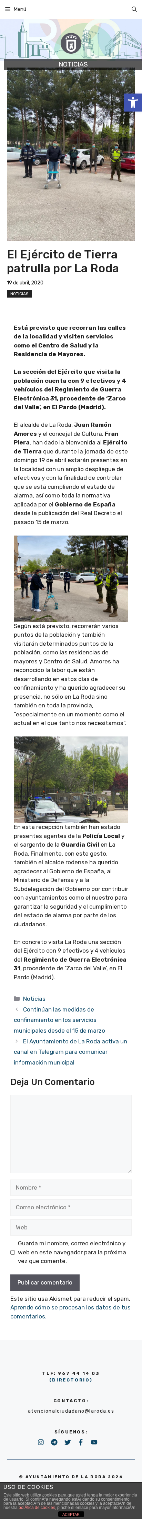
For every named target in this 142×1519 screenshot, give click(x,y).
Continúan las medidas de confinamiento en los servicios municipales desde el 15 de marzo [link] (59, 1020)
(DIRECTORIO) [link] (71, 1380)
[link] (133, 103)
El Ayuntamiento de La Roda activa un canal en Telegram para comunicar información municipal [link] (70, 1052)
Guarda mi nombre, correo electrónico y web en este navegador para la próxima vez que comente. (72, 1252)
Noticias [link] (19, 293)
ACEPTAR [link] (71, 1514)
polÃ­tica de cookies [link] (37, 1507)
